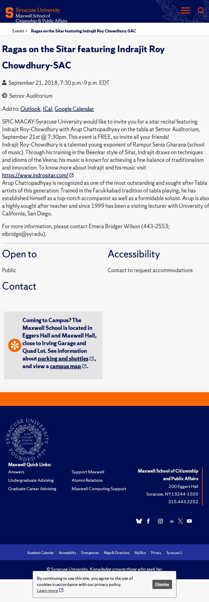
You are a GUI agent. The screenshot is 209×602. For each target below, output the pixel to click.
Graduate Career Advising (32, 488)
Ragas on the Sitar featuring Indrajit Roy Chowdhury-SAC (83, 31)
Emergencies (90, 553)
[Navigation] (185, 11)
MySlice (140, 553)
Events (18, 31)
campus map (65, 366)
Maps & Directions (116, 553)
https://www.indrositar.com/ (35, 175)
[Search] (201, 11)
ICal (47, 109)
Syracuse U (174, 553)
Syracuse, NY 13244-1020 (172, 494)
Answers (16, 472)
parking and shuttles (63, 358)
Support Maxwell (88, 472)
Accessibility (67, 553)
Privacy (156, 553)
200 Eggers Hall (183, 486)
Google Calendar (74, 109)
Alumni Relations (87, 480)
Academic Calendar (40, 553)
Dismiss (162, 584)
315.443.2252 (183, 501)
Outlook (30, 109)
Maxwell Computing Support (99, 488)
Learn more (47, 590)
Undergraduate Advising (31, 480)
